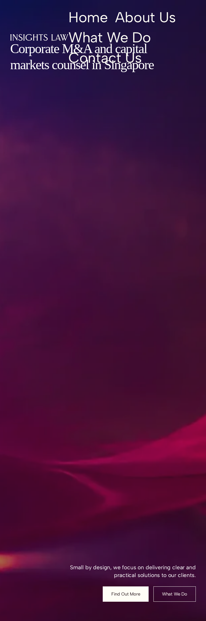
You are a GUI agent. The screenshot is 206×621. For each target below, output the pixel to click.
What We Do (174, 594)
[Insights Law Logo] (39, 37)
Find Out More (125, 594)
